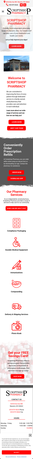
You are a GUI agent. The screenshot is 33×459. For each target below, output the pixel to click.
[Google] (24, 4)
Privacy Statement (21, 456)
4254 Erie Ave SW (16, 404)
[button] (30, 435)
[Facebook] (21, 4)
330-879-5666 (15, 412)
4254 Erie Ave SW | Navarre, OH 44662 (18, 2)
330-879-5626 (13, 5)
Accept (16, 452)
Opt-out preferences (11, 456)
